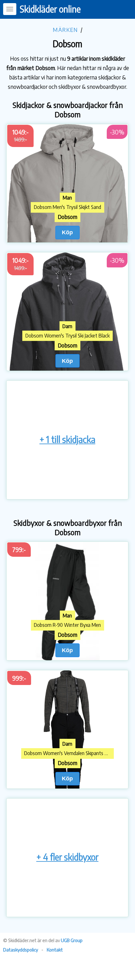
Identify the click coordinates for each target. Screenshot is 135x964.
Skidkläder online (50, 8)
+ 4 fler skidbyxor (67, 856)
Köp (67, 232)
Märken (65, 29)
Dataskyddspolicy (20, 949)
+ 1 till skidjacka (67, 439)
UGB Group (72, 940)
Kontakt (55, 949)
